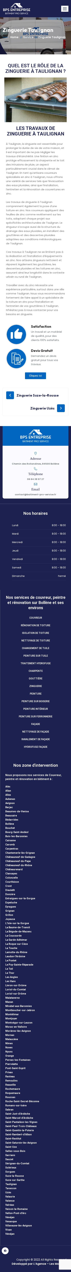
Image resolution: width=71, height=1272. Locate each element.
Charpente (36, 671)
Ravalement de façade (36, 739)
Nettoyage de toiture (35, 640)
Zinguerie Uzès (42, 408)
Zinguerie (35, 686)
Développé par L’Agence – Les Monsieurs (40, 1264)
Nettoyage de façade (35, 731)
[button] (64, 9)
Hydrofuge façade (35, 746)
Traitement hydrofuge (36, 663)
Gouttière (35, 678)
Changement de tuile (35, 648)
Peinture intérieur (35, 709)
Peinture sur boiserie (36, 701)
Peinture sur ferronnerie (35, 716)
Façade (35, 724)
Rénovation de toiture (35, 625)
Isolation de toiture (35, 633)
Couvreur (35, 617)
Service (28, 37)
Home (14, 37)
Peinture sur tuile (35, 655)
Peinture (36, 693)
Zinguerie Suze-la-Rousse (38, 395)
